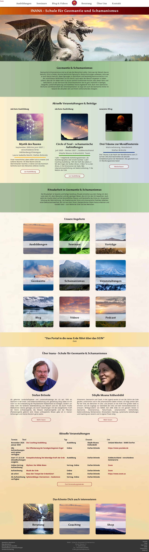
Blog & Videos (60, 3)
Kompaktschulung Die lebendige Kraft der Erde (45, 458)
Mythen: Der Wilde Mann (36, 465)
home (2, 1)
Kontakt (116, 3)
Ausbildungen (23, 3)
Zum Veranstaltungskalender (74, 484)
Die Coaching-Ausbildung (36, 443)
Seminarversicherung (8, 549)
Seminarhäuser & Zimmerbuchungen (12, 547)
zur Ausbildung (30, 171)
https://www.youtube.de (118, 448)
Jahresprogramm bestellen (9, 546)
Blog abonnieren (6, 544)
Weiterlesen (119, 166)
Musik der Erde (32, 470)
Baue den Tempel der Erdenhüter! (40, 474)
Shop (145, 543)
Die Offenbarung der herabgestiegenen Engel (44, 448)
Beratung (86, 3)
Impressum (144, 545)
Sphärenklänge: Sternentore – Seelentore (43, 477)
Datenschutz (143, 548)
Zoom (110, 465)
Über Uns (102, 3)
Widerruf (144, 550)
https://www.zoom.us (117, 474)
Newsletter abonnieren (8, 542)
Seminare (41, 3)
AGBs (145, 547)
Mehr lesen (41, 420)
